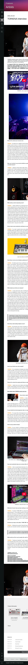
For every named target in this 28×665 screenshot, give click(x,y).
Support (2, 28)
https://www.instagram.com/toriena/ (14, 558)
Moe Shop (17, 643)
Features (2, 20)
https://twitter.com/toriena (12, 557)
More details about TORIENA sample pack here (16, 391)
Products (2, 16)
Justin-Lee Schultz (18, 639)
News (2, 653)
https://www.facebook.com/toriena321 (15, 559)
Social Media (2, 658)
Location (2, 656)
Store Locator (2, 32)
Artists (17, 659)
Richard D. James (18, 648)
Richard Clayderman (19, 646)
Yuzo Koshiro (17, 641)
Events (2, 24)
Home (2, 12)
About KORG (2, 663)
